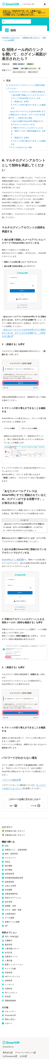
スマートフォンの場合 (29, 428)
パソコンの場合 (9, 428)
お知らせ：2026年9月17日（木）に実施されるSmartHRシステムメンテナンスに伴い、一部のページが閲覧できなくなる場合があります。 (24, 12)
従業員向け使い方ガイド (31, 38)
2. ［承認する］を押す (20, 101)
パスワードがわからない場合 (20, 147)
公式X (23, 1056)
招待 (44, 38)
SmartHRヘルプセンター (11, 38)
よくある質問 (9, 40)
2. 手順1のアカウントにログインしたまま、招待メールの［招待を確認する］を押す (28, 131)
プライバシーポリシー (25, 1053)
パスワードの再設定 (11, 780)
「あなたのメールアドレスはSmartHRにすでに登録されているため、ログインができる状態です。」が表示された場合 (27, 114)
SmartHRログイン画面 (12, 559)
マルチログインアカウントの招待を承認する (27, 91)
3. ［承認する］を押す (20, 137)
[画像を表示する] (24, 452)
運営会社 (7, 1053)
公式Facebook (10, 1056)
